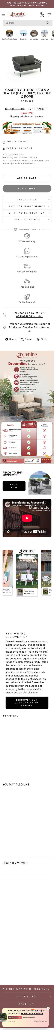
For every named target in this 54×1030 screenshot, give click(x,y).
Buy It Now (27, 188)
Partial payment (19, 148)
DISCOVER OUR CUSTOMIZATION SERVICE (27, 703)
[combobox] (27, 23)
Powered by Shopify (27, 1025)
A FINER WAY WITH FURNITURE (26, 989)
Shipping (14, 116)
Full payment (17, 141)
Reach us (26, 1004)
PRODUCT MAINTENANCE (27, 206)
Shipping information (27, 213)
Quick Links (26, 996)
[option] (27, 573)
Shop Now (14, 486)
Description (27, 199)
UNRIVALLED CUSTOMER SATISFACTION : (26, 1013)
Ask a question (27, 219)
